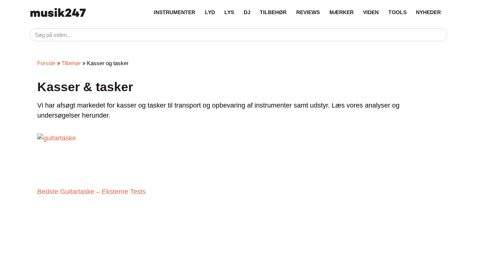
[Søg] (440, 35)
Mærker (341, 12)
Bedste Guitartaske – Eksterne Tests (91, 191)
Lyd (210, 12)
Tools (397, 12)
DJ (247, 12)
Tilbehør (273, 12)
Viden (371, 12)
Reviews (308, 12)
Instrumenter (174, 12)
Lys (229, 12)
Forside (46, 63)
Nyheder (428, 12)
